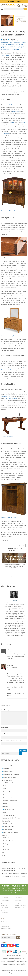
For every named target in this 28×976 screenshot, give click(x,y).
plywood (6, 133)
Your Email (4, 734)
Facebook (2, 945)
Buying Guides (7, 823)
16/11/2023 (13, 39)
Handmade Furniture (10, 44)
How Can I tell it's (20, 44)
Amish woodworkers (11, 398)
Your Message (5, 710)
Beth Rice (5, 39)
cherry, (12, 122)
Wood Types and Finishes (10, 832)
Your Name (4, 727)
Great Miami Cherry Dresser (9, 336)
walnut (23, 122)
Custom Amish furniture (14, 42)
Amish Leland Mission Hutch (9, 211)
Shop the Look (4, 923)
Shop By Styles (4, 921)
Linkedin (17, 945)
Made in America (4, 907)
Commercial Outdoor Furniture (11, 818)
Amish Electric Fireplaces (10, 783)
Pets (4, 812)
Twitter (5, 945)
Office (5, 803)
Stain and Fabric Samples (6, 928)
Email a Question (14, 953)
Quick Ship (9, 370)
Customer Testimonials (19, 907)
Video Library (17, 903)
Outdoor (5, 806)
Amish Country (7, 768)
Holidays (5, 844)
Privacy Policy (4, 910)
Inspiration (5, 835)
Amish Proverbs (8, 771)
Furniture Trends (8, 841)
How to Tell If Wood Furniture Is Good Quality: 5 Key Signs (14, 549)
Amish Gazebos (9, 809)
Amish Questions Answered (11, 774)
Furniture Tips (6, 821)
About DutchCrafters (5, 900)
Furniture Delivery (4, 912)
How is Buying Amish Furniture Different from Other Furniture (14, 869)
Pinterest (11, 945)
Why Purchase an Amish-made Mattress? (14, 873)
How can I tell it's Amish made (8, 46)
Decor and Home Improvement (12, 792)
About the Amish (7, 766)
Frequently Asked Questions (20, 905)
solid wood (15, 111)
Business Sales (4, 905)
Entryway (6, 795)
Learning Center (18, 900)
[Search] (20, 753)
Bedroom (6, 786)
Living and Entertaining (10, 800)
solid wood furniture (16, 49)
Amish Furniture (7, 780)
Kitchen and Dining (9, 798)
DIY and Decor (7, 838)
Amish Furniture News (9, 815)
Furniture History (8, 826)
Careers (2, 914)
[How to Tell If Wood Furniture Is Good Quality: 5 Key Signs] (14, 558)
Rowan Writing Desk (7, 436)
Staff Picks (6, 850)
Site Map (3, 930)
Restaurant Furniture (8, 856)
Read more (14, 569)
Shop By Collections (5, 924)
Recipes (5, 847)
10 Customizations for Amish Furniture (13, 876)
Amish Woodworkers (9, 777)
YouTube (8, 945)
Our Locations (4, 903)
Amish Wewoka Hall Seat (8, 517)
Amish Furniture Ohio (14, 41)
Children (5, 789)
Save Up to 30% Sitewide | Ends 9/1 (14, 1)
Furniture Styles (8, 829)
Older (4, 853)
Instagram (14, 945)
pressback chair (5, 396)
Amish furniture (4, 41)
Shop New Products (5, 926)
